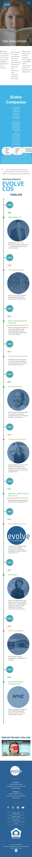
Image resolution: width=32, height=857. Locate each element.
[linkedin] (18, 807)
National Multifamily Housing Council (15, 683)
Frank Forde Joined (15, 387)
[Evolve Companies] (8, 7)
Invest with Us (17, 151)
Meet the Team (7, 151)
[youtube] (23, 807)
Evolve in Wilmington (15, 631)
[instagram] (13, 807)
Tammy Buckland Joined (17, 439)
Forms (16, 823)
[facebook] (8, 807)
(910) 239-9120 (16, 797)
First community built (16, 270)
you (21, 848)
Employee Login (16, 816)
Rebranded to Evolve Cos (17, 524)
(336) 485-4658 (16, 788)
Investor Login (16, 813)
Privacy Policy (16, 820)
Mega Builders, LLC (15, 217)
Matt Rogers (12, 575)
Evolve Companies (15, 844)
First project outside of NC (17, 356)
